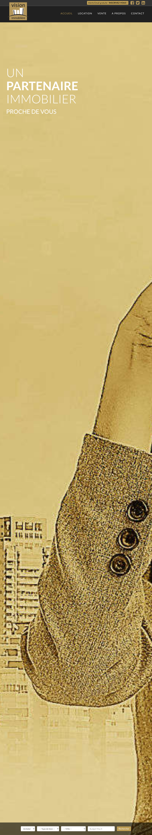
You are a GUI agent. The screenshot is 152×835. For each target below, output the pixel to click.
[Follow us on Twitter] (138, 3)
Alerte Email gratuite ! (107, 2)
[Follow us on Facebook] (132, 3)
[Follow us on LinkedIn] (143, 3)
